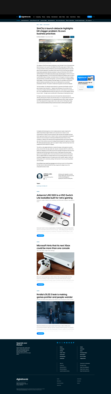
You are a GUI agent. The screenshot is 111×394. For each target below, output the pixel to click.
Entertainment (62, 356)
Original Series (83, 358)
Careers (58, 378)
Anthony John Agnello (41, 36)
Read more (40, 235)
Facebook (57, 342)
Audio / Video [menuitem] (62, 17)
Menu (17, 16)
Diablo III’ (69, 78)
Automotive (62, 358)
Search (94, 16)
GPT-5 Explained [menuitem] (89, 20)
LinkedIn (71, 342)
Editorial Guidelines (63, 369)
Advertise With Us (63, 367)
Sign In (89, 16)
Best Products (82, 354)
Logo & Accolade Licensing (64, 370)
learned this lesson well (47, 142)
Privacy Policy (81, 89)
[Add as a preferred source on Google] (66, 37)
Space (81, 350)
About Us (61, 363)
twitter (46, 178)
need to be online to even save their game (56, 73)
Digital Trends (22, 18)
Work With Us (59, 380)
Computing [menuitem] (38, 17)
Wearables (82, 349)
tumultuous (53, 65)
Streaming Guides (83, 352)
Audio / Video (62, 352)
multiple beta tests (43, 75)
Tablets (81, 347)
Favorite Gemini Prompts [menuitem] (80, 20)
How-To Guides (83, 356)
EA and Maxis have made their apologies (46, 163)
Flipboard (73, 342)
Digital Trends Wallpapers (84, 367)
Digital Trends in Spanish (84, 369)
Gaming (61, 350)
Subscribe (90, 86)
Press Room (79, 380)
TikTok (66, 342)
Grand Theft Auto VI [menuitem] (25, 20)
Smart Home (62, 354)
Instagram (59, 342)
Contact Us (62, 365)
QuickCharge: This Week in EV (42, 185)
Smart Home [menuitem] (73, 17)
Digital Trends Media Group (23, 389)
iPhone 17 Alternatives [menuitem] (70, 20)
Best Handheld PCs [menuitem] (51, 20)
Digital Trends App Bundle (84, 370)
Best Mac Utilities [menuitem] (44, 20)
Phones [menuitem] (43, 17)
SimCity (71, 70)
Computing (62, 349)
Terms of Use (59, 385)
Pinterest (69, 342)
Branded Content (83, 365)
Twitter (62, 342)
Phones (61, 347)
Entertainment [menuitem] (54, 17)
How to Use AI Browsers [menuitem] (60, 20)
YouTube (64, 342)
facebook (44, 178)
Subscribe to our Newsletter (85, 363)
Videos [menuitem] (78, 17)
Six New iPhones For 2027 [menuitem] (34, 20)
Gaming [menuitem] (48, 17)
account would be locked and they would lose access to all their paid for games (54, 102)
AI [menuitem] (33, 17)
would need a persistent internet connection (46, 72)
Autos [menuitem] (67, 17)
